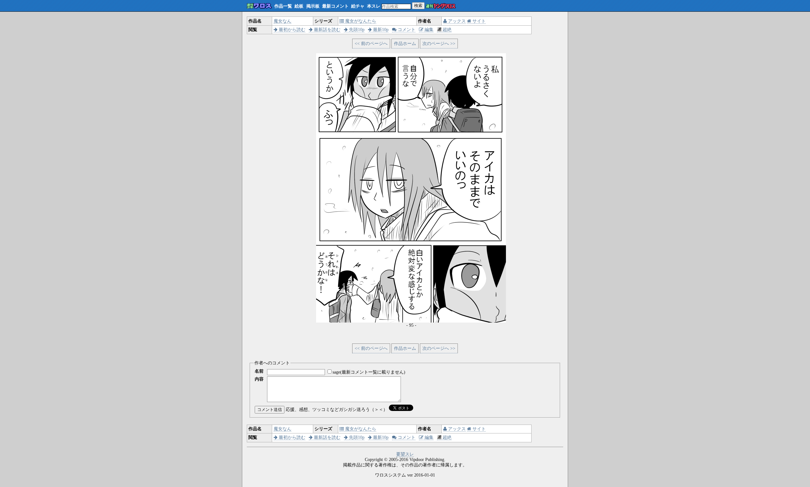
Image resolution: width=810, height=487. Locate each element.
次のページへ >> (438, 43)
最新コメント (335, 6)
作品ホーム (405, 43)
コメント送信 (269, 409)
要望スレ (405, 454)
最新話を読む (326, 29)
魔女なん (282, 21)
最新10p (380, 29)
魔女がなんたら (360, 21)
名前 (259, 371)
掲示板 (313, 6)
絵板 (299, 6)
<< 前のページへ (371, 43)
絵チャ (357, 6)
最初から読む (291, 29)
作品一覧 (283, 6)
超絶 (447, 29)
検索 (418, 5)
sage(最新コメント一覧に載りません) (369, 372)
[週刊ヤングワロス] (441, 6)
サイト (478, 21)
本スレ (373, 6)
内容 (259, 379)
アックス (456, 21)
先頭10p (356, 29)
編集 (428, 29)
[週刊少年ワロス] (259, 6)
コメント (405, 29)
